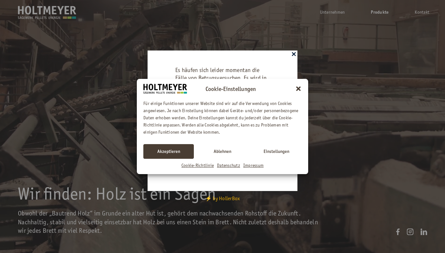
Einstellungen (276, 151)
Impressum (253, 165)
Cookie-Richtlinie (197, 165)
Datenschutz (228, 165)
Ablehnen (222, 151)
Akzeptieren (168, 151)
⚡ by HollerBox (222, 198)
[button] (298, 88)
